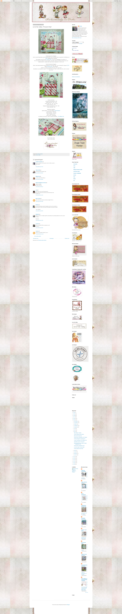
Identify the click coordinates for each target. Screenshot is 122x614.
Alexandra (75, 164)
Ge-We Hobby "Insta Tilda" (78, 448)
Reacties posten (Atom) (42, 240)
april (75, 450)
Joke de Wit (38, 170)
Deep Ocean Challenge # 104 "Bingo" (80, 437)
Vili (74, 180)
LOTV (46, 58)
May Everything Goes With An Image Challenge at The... (80, 444)
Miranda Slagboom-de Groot (41, 182)
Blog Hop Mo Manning (78, 435)
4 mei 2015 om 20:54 (39, 210)
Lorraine (37, 223)
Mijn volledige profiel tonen (76, 37)
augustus (76, 427)
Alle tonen (86, 592)
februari (75, 453)
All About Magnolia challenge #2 (79, 438)
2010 (74, 462)
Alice (74, 165)
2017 (74, 416)
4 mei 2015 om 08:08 (39, 179)
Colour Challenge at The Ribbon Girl (80, 440)
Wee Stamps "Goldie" (77, 432)
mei (75, 431)
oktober (75, 424)
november (76, 422)
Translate (80, 43)
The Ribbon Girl (61, 116)
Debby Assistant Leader (77, 169)
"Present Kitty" (49, 59)
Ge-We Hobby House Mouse (79, 434)
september (76, 425)
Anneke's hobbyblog (77, 173)
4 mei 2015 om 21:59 (39, 220)
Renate (37, 204)
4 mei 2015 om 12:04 (39, 195)
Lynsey (37, 231)
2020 (74, 412)
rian (36, 190)
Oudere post (67, 238)
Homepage (52, 238)
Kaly (74, 176)
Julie (74, 167)
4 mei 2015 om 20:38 (39, 201)
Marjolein (37, 214)
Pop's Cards (38, 198)
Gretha (80, 26)
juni (75, 430)
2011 (74, 461)
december (76, 421)
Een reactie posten (37, 236)
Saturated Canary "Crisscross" (79, 441)
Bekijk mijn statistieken (76, 76)
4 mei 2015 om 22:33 (39, 227)
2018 (74, 415)
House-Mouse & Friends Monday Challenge (84, 579)
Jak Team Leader (76, 171)
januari (75, 454)
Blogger (68, 604)
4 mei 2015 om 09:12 (39, 186)
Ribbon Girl (38, 176)
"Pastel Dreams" (57, 110)
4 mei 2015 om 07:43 (39, 166)
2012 (74, 459)
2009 (74, 464)
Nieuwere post (35, 238)
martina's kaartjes (39, 161)
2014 (74, 456)
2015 (74, 419)
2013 (74, 458)
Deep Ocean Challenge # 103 (79, 445)
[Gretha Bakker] (72, 49)
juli (74, 428)
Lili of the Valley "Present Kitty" (79, 447)
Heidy (74, 178)
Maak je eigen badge (75, 50)
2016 (74, 418)
